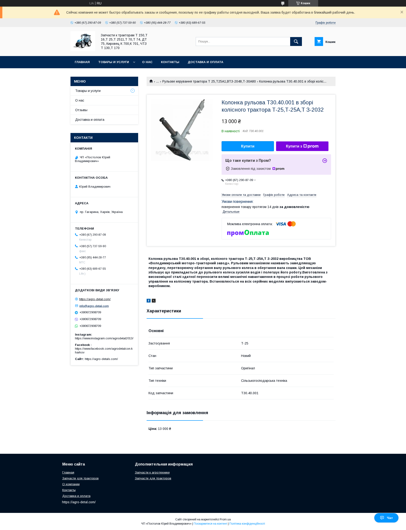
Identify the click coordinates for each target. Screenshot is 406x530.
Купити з (294, 146)
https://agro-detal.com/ (95, 299)
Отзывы (81, 110)
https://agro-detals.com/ (101, 359)
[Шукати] (296, 41)
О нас (147, 62)
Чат (390, 518)
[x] (154, 301)
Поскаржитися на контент (210, 523)
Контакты (170, 62)
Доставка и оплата (205, 62)
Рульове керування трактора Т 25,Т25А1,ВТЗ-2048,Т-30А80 (209, 81)
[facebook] (149, 301)
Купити (247, 146)
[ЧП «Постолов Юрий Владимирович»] (82, 50)
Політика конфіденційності (247, 523)
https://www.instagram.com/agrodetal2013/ (104, 338)
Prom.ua (225, 519)
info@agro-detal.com (94, 305)
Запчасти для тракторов (80, 478)
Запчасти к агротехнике (152, 472)
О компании (71, 484)
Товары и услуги (113, 62)
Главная (82, 62)
